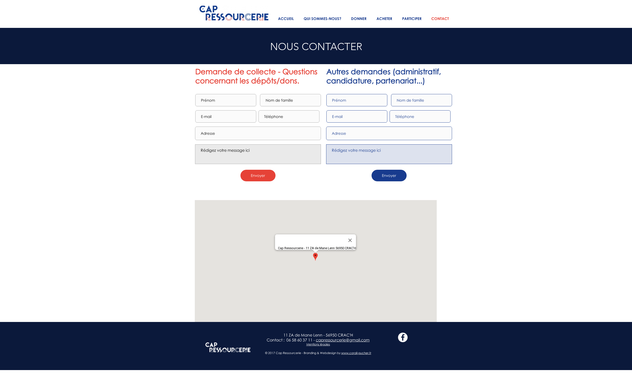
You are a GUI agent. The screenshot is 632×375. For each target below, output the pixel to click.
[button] (322, 18)
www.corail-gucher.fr (356, 353)
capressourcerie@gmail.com (343, 340)
